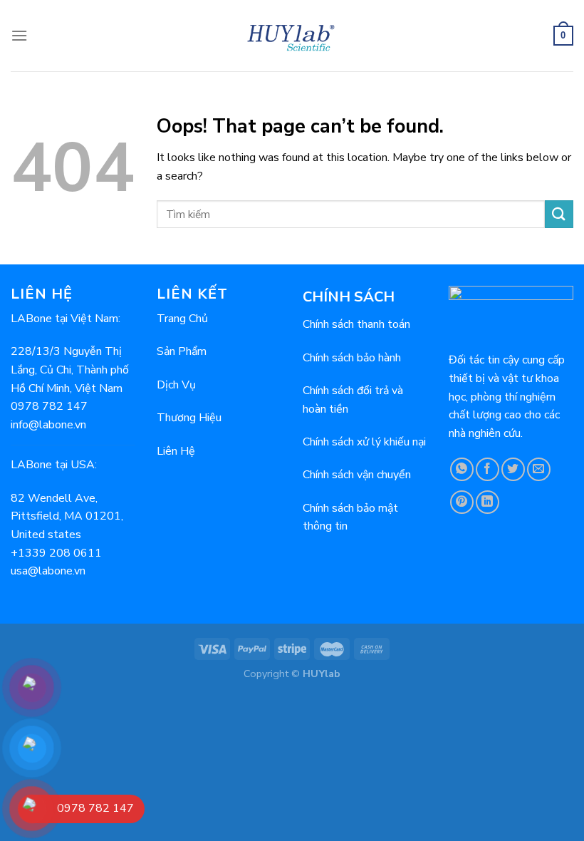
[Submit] (559, 214)
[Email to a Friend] (539, 469)
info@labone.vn (48, 425)
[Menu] (19, 35)
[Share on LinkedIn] (487, 502)
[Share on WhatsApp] (462, 469)
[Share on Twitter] (513, 469)
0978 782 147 (49, 406)
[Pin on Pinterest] (462, 502)
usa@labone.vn (48, 571)
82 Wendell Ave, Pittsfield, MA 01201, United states (67, 516)
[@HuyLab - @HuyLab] (292, 35)
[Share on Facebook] (487, 469)
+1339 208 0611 (56, 553)
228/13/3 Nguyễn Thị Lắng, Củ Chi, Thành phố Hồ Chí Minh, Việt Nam (70, 370)
